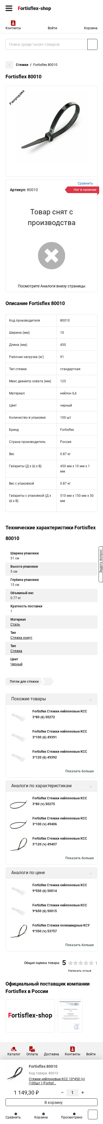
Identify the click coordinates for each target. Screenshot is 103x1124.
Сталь (15, 624)
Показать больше (79, 771)
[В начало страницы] (93, 1114)
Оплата (32, 1054)
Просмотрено (71, 1117)
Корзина (91, 28)
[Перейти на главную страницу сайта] (41, 8)
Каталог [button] (13, 1054)
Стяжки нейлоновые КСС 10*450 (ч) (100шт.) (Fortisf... (57, 1081)
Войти (52, 28)
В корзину (53, 1102)
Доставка (51, 1054)
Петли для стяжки (24, 682)
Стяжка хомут (21, 638)
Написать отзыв (79, 971)
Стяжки (22, 65)
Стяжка (16, 651)
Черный (16, 664)
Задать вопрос (101, 561)
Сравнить (13, 1117)
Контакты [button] (13, 28)
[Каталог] (8, 8)
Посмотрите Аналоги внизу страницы (51, 286)
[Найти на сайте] (92, 44)
